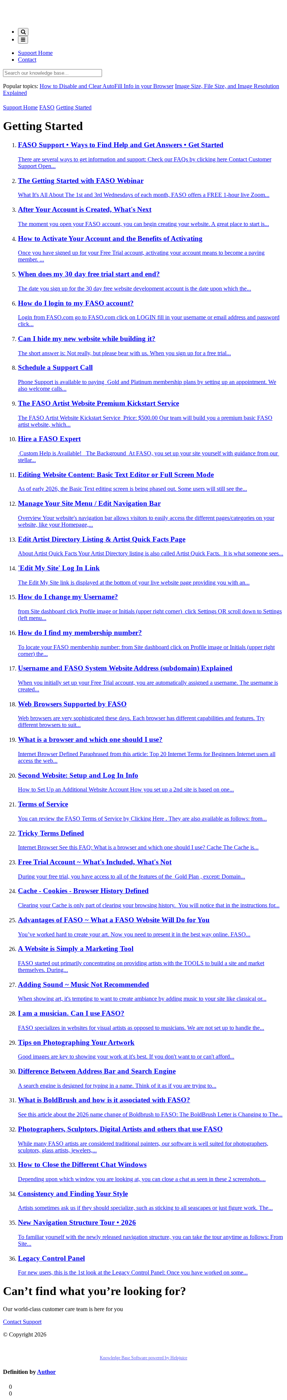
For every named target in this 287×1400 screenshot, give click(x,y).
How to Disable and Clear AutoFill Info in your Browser (106, 86)
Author (46, 1372)
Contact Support (22, 1322)
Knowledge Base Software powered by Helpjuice (143, 1357)
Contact (27, 59)
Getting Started (74, 107)
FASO (47, 107)
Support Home (35, 53)
